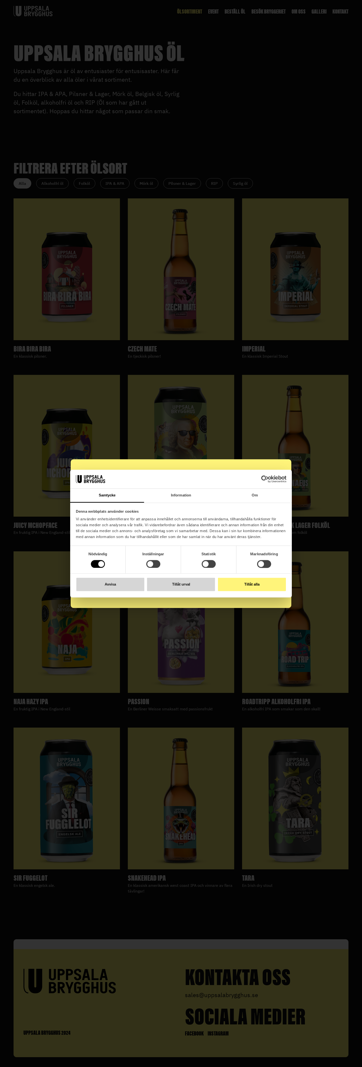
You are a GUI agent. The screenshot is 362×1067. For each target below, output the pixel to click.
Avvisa (110, 584)
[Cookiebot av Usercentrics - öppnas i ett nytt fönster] (264, 479)
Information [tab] (181, 495)
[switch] (153, 564)
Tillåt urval (181, 584)
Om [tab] (255, 495)
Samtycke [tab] (107, 495)
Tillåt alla (252, 584)
